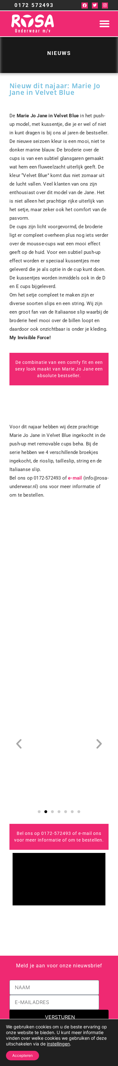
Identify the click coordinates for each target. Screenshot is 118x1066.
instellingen (58, 1043)
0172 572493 (34, 5)
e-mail (75, 478)
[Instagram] (105, 6)
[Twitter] (95, 6)
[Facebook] (84, 6)
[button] (104, 24)
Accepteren (22, 1055)
